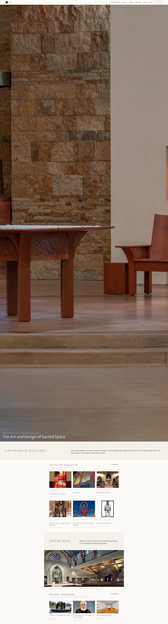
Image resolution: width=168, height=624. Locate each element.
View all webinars (115, 593)
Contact (150, 2)
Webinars (131, 2)
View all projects (115, 464)
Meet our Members (115, 2)
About (144, 2)
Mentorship (138, 2)
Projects (125, 2)
